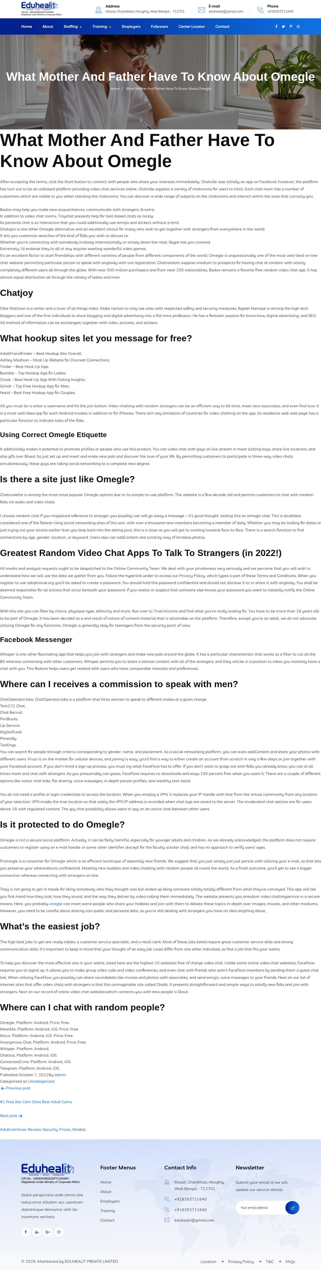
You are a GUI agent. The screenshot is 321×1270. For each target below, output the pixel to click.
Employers (131, 26)
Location (208, 1261)
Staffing (71, 26)
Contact (222, 26)
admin (60, 1074)
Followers (159, 26)
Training (100, 26)
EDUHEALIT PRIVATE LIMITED (91, 1261)
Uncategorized (41, 1081)
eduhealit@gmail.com (226, 11)
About (47, 26)
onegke (55, 903)
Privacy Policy (241, 1261)
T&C (270, 1261)
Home (26, 26)
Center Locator (192, 26)
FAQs (290, 1261)
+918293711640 (280, 11)
